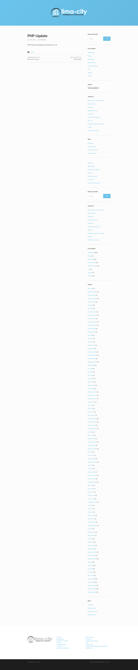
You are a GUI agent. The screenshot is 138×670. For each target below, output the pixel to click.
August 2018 (91, 365)
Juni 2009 (90, 565)
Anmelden (90, 143)
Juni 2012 (90, 508)
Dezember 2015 (92, 442)
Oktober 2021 (92, 318)
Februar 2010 (91, 545)
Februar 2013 (91, 495)
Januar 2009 (91, 582)
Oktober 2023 (92, 302)
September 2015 (92, 448)
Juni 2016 (90, 432)
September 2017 (92, 398)
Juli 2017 (90, 405)
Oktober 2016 (92, 425)
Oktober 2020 (92, 328)
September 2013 (92, 482)
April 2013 (91, 488)
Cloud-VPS (91, 179)
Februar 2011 (91, 532)
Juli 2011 (90, 528)
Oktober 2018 (92, 358)
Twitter (90, 127)
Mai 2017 (90, 408)
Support (90, 72)
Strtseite (59, 637)
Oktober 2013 (92, 478)
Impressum (91, 114)
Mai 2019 (90, 342)
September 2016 (92, 428)
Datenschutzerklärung (92, 640)
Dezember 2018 (92, 352)
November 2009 (92, 552)
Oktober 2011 (92, 522)
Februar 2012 (91, 515)
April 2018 (91, 378)
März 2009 (91, 575)
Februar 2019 (91, 345)
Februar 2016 (91, 438)
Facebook (90, 107)
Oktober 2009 (92, 555)
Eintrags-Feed (91, 146)
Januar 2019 (91, 348)
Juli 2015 (90, 452)
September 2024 (92, 298)
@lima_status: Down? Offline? (96, 100)
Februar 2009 (91, 579)
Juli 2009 (90, 562)
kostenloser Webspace (94, 183)
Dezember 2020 (92, 325)
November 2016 (92, 422)
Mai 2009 (90, 568)
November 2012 (92, 502)
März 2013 (91, 492)
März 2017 (91, 412)
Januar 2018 (91, 388)
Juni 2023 (90, 305)
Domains (90, 173)
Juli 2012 (90, 505)
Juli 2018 (90, 368)
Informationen (92, 62)
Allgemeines (91, 52)
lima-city (90, 120)
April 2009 (91, 572)
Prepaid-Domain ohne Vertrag (96, 124)
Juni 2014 (90, 468)
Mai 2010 (90, 538)
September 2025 (92, 292)
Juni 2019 (90, 338)
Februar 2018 (91, 385)
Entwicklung (91, 59)
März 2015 (91, 455)
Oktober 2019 (92, 332)
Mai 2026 (90, 288)
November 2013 (92, 475)
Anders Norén (100, 662)
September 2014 (92, 462)
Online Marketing (92, 66)
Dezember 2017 (92, 392)
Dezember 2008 (92, 585)
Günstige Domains (93, 110)
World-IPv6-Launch (33, 58)
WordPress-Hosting (93, 130)
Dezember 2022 (92, 312)
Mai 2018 (90, 375)
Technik (32, 52)
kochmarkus (41, 39)
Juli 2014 (90, 465)
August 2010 (91, 535)
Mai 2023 (90, 308)
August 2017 (91, 402)
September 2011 (92, 525)
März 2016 (91, 435)
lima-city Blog (36, 662)
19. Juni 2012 (31, 39)
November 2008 (92, 589)
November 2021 (92, 315)
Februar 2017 (91, 415)
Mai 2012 (90, 512)
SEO (89, 69)
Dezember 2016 (92, 418)
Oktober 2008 (92, 592)
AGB (87, 642)
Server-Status (89, 644)
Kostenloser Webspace (94, 117)
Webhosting (91, 166)
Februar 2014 (91, 472)
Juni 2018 (90, 372)
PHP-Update (75, 58)
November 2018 (92, 355)
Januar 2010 (91, 549)
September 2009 (92, 559)
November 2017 (92, 395)
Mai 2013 (90, 485)
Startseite (90, 163)
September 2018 (92, 362)
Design (90, 56)
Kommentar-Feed (92, 150)
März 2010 (91, 542)
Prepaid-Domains (92, 176)
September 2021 (92, 322)
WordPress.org (92, 153)
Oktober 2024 (92, 295)
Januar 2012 (91, 518)
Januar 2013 (91, 498)
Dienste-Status (92, 104)
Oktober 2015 (92, 445)
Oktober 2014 (92, 458)
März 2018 (91, 382)
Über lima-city (90, 637)
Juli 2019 (90, 335)
